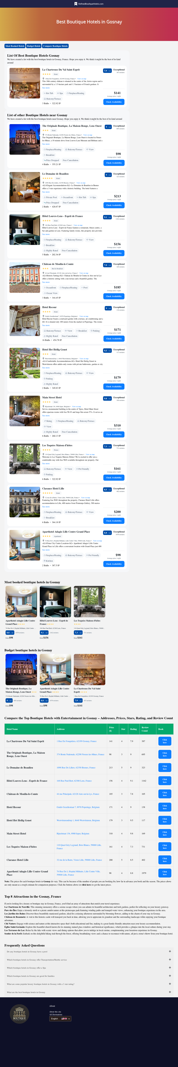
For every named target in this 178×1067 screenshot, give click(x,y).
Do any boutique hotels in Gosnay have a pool (27, 951)
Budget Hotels (33, 45)
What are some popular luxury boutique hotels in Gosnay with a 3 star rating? (40, 984)
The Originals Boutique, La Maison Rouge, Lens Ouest (72, 126)
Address (61, 729)
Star (123, 729)
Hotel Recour (49, 307)
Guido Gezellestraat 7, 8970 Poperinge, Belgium (78, 807)
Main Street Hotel (52, 397)
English (54, 1018)
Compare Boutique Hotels (55, 45)
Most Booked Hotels (15, 45)
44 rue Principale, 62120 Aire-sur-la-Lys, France (78, 793)
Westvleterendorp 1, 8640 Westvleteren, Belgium (78, 820)
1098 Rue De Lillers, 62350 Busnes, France (76, 767)
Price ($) (111, 729)
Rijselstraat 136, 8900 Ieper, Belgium (73, 833)
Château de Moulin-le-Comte (58, 264)
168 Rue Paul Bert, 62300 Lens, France (74, 780)
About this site (55, 1011)
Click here (165, 741)
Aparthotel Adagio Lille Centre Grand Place (66, 531)
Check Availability (114, 101)
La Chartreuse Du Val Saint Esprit (61, 69)
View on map (81, 78)
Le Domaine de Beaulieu (55, 173)
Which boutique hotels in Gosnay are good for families (31, 976)
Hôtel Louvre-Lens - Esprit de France (62, 216)
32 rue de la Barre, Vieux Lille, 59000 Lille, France (79, 859)
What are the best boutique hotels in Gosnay (26, 992)
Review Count (145, 729)
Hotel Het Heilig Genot (54, 349)
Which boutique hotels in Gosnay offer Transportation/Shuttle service (37, 959)
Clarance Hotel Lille (53, 488)
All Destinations (55, 1014)
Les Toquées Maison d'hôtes (57, 445)
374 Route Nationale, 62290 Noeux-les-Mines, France (80, 754)
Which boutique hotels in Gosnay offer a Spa (26, 967)
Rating (133, 729)
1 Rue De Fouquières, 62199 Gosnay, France (77, 741)
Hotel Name (12, 729)
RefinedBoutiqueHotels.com (90, 4)
